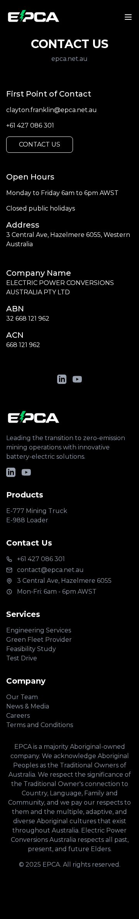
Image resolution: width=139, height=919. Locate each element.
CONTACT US (39, 144)
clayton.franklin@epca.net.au (51, 110)
